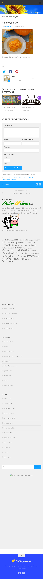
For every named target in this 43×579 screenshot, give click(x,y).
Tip (17, 256)
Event (19, 242)
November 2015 (9, 428)
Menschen (14, 250)
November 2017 (9, 413)
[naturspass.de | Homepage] (3, 2)
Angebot (5, 240)
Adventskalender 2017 (10, 107)
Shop (27, 253)
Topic (5, 380)
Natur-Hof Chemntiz (10, 314)
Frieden (34, 242)
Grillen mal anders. (28, 107)
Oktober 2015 (8, 433)
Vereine (38, 256)
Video (4, 259)
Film (30, 242)
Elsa (3, 242)
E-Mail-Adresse (28, 139)
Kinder (20, 247)
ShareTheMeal (8, 309)
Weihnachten (16, 258)
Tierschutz (9, 256)
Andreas (8, 27)
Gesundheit (26, 244)
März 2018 (7, 399)
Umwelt (24, 255)
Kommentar (8, 125)
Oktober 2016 (8, 423)
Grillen (34, 245)
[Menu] (40, 2)
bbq (21, 240)
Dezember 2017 (9, 408)
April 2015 (7, 457)
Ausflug (10, 240)
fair (22, 242)
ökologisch (7, 261)
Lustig (30, 248)
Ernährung (10, 242)
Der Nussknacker (9, 328)
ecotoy (30, 240)
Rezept (20, 253)
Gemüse (16, 245)
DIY (26, 239)
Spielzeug (37, 253)
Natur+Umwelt (8, 366)
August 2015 (7, 442)
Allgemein (6, 341)
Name (6, 139)
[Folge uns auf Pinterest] (40, 184)
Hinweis (10, 248)
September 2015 (9, 438)
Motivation (23, 250)
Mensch (6, 250)
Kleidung (26, 248)
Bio (23, 240)
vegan (32, 256)
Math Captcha (9, 154)
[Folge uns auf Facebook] (37, 184)
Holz (14, 248)
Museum (33, 250)
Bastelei (16, 240)
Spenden (32, 253)
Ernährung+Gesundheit (11, 356)
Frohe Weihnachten (10, 323)
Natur (13, 253)
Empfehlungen (8, 351)
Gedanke (7, 244)
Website (7, 147)
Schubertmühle (8, 318)
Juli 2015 (6, 447)
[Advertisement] (21, 283)
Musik (5, 252)
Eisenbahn (36, 240)
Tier (3, 256)
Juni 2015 (6, 452)
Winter (28, 259)
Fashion (26, 242)
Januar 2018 (7, 403)
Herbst (4, 248)
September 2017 (9, 418)
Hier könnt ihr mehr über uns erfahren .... (15, 230)
